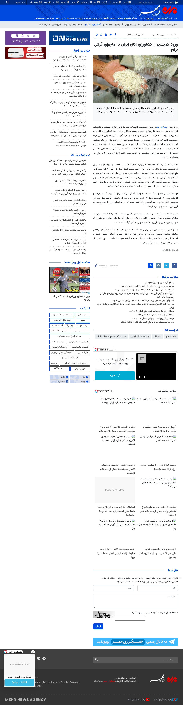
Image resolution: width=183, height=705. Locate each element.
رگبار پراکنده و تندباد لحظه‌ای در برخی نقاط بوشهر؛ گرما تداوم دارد (69, 68)
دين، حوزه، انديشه (147, 18)
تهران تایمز (80, 368)
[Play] (140, 377)
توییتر (73, 2)
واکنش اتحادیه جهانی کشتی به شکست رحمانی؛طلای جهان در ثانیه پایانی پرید (68, 172)
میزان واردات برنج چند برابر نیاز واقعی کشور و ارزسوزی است (147, 286)
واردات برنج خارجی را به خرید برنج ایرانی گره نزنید (151, 311)
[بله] (38, 659)
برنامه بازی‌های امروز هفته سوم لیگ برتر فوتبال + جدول (67, 251)
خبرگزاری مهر (162, 127)
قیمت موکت (82, 325)
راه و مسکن (107, 24)
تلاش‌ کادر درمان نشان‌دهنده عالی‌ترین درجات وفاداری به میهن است (68, 124)
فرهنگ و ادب (166, 18)
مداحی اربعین (80, 331)
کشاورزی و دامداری (92, 24)
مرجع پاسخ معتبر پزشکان (69, 336)
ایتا (54, 2)
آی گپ (104, 2)
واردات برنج (171, 336)
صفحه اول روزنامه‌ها (77, 262)
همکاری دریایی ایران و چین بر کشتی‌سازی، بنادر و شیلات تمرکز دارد (69, 58)
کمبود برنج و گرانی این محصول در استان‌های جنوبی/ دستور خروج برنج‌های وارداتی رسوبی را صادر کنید (137, 295)
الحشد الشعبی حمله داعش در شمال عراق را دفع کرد (69, 202)
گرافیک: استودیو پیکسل (136, 699)
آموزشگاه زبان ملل (69, 358)
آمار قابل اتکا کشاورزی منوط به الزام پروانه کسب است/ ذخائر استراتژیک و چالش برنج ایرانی (135, 305)
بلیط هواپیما (82, 352)
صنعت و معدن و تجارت (72, 24)
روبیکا (63, 2)
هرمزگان (157, 336)
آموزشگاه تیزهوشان (59, 347)
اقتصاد (106, 18)
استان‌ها (70, 18)
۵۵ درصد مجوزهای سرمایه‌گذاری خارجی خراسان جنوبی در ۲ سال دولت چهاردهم (68, 133)
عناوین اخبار (172, 24)
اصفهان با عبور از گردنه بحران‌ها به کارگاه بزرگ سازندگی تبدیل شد (68, 104)
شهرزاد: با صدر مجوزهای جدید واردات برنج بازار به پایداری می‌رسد (144, 290)
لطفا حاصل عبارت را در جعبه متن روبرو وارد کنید (155, 613)
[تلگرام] (44, 659)
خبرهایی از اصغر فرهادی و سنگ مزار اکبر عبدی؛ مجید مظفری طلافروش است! (67, 162)
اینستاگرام (85, 2)
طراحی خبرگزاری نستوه (162, 699)
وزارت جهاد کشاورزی (140, 336)
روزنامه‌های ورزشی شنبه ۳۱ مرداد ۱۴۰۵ (71, 298)
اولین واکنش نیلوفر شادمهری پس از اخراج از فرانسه (69, 211)
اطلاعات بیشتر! (19, 683)
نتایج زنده (47, 2)
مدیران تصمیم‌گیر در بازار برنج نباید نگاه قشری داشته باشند (147, 322)
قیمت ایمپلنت (57, 342)
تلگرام (125, 2)
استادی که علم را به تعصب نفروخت (69, 76)
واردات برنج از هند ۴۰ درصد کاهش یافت (155, 315)
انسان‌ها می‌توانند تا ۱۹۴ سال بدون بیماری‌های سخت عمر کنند (70, 182)
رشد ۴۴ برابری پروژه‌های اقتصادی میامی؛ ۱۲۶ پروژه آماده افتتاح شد (71, 143)
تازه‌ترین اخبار (81, 50)
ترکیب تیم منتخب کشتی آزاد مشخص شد (69, 231)
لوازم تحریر (82, 315)
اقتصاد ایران (147, 24)
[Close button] (33, 651)
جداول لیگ (34, 2)
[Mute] (145, 377)
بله (95, 2)
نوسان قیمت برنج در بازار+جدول (159, 283)
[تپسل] (96, 349)
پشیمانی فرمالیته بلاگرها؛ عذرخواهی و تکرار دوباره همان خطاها (68, 241)
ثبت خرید (115, 375)
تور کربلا (69, 325)
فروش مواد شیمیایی (78, 342)
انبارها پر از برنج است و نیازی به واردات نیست (153, 318)
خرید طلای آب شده (62, 320)
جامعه (112, 18)
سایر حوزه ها (44, 24)
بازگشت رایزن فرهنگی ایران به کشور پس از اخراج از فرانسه (68, 221)
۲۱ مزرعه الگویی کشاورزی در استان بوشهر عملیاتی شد (70, 84)
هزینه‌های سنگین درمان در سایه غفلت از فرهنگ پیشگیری (68, 94)
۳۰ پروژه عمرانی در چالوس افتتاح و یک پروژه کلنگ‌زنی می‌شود (68, 114)
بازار (100, 18)
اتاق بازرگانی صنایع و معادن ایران (111, 336)
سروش (115, 2)
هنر (158, 18)
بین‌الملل (79, 18)
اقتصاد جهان (159, 24)
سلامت (120, 18)
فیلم (57, 18)
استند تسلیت (57, 325)
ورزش (94, 18)
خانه (175, 18)
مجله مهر (50, 18)
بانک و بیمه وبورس (132, 24)
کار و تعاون (56, 24)
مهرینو (54, 363)
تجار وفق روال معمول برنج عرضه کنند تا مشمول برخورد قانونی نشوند (143, 300)
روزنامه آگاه (59, 368)
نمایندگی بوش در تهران (61, 352)
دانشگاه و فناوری (131, 18)
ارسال (98, 626)
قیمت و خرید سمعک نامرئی (75, 363)
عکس (63, 18)
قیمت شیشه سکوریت (62, 315)
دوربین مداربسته (60, 331)
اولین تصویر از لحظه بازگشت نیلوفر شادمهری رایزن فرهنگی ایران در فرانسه (68, 192)
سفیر (83, 320)
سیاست (87, 18)
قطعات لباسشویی (80, 347)
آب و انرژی (118, 24)
